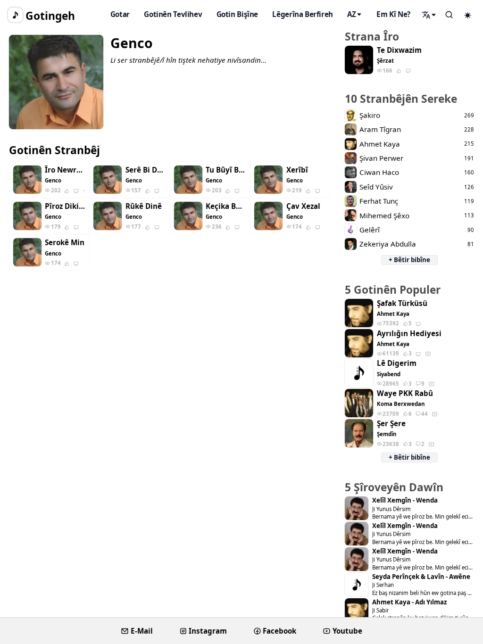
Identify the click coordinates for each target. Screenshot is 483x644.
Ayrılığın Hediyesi (409, 333)
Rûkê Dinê (143, 206)
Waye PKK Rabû (405, 393)
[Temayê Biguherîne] (468, 15)
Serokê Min (64, 242)
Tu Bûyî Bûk (226, 169)
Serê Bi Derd (145, 169)
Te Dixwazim (399, 50)
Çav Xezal (303, 206)
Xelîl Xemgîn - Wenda (405, 500)
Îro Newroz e (65, 169)
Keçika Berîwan (226, 206)
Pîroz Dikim (65, 206)
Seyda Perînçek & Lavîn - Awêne (421, 577)
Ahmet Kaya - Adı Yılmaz (409, 602)
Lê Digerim (396, 363)
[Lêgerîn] (429, 14)
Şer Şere (391, 423)
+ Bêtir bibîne (409, 260)
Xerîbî (297, 169)
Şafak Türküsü (402, 303)
